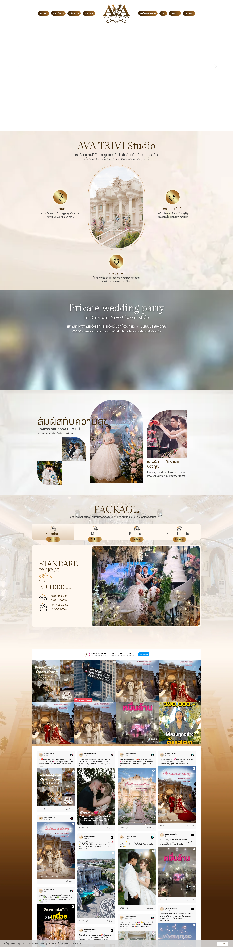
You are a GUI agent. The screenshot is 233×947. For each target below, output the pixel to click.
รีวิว (163, 13)
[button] (17, 65)
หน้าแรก (43, 13)
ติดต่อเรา (189, 13)
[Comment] (44, 809)
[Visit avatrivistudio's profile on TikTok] (41, 755)
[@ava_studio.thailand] (86, 654)
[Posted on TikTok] (71, 754)
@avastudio (186, 916)
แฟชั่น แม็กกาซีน (148, 13)
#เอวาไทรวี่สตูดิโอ (166, 918)
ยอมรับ (222, 943)
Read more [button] (43, 766)
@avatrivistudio (176, 844)
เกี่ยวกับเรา (58, 13)
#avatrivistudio (179, 918)
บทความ (175, 13)
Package (53, 539)
